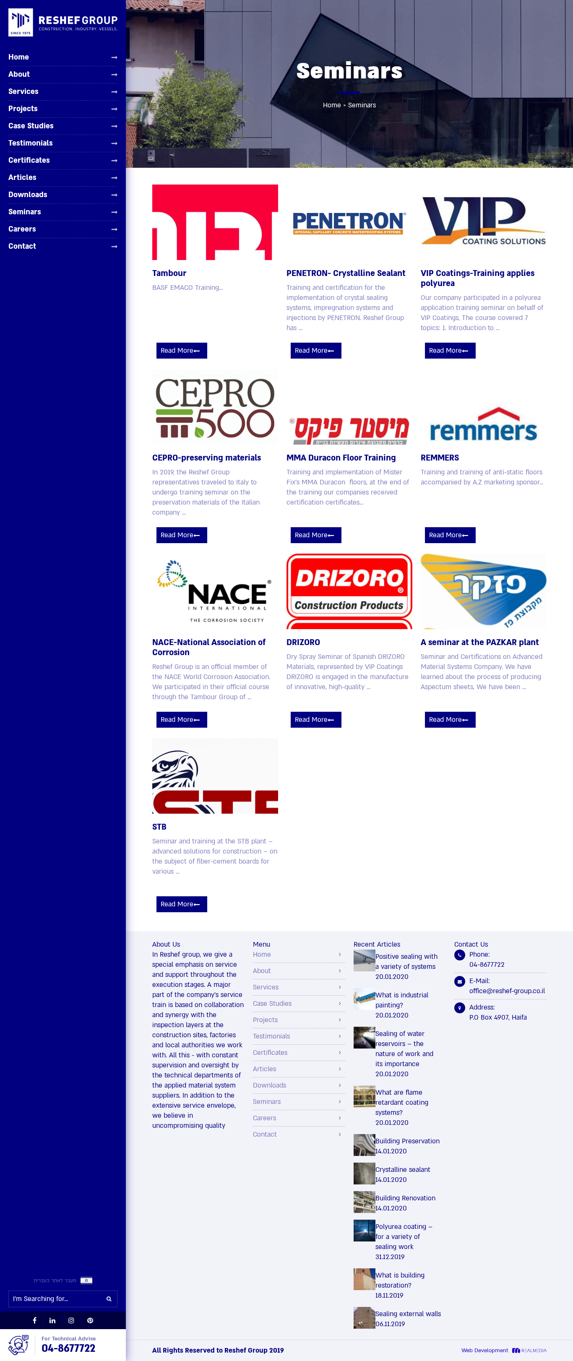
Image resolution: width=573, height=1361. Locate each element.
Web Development (484, 1350)
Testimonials (30, 143)
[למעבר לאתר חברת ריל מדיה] (528, 1350)
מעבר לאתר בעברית (55, 1280)
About (19, 74)
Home (18, 57)
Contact (22, 246)
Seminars (24, 211)
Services (23, 91)
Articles (22, 177)
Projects (23, 108)
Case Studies (31, 125)
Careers (22, 229)
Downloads (27, 194)
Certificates (29, 160)
